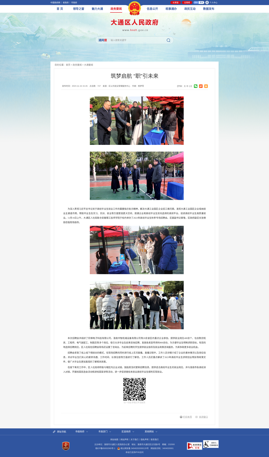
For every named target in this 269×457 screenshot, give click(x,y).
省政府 (66, 2)
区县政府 (126, 431)
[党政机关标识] (65, 446)
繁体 (201, 3)
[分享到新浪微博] (201, 86)
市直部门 (102, 431)
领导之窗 (78, 8)
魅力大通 (97, 8)
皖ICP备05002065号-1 (105, 448)
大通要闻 (88, 65)
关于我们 (134, 439)
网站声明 (124, 439)
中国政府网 (55, 2)
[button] (175, 2)
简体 (196, 3)
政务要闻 (116, 8)
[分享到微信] (195, 86)
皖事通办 (171, 8)
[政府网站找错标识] (194, 446)
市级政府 (79, 431)
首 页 (60, 8)
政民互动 (190, 8)
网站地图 (114, 439)
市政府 (74, 2)
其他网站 (149, 431)
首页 (68, 65)
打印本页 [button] (187, 417)
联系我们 (155, 439)
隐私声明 (145, 439)
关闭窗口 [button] (203, 417)
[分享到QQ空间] (206, 86)
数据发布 (208, 8)
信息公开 (152, 8)
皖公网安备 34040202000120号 (134, 448)
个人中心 (213, 2)
